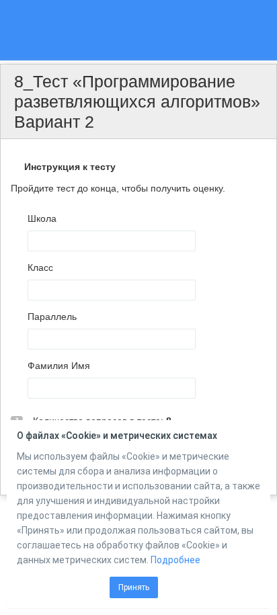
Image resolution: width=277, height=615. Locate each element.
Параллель (52, 316)
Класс (40, 267)
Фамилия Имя (59, 365)
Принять (133, 587)
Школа (42, 218)
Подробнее (175, 560)
